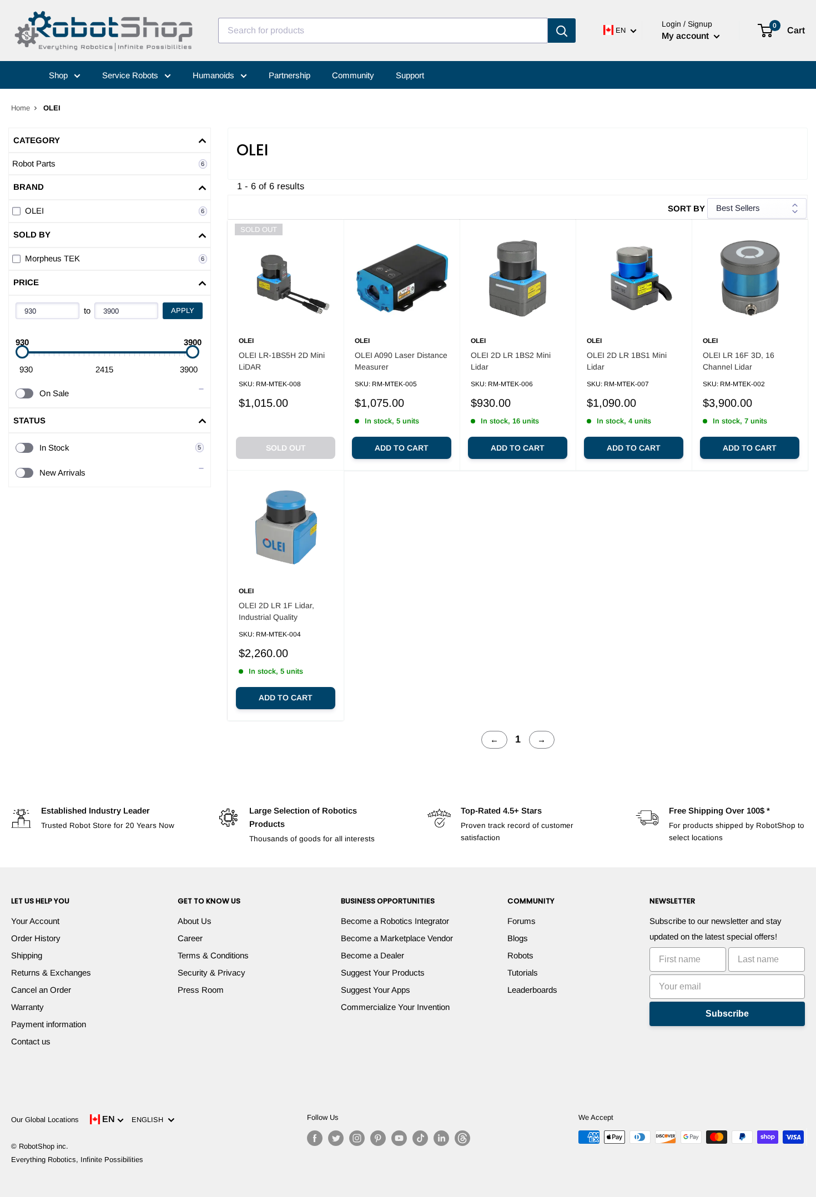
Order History (36, 938)
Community (353, 75)
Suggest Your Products (383, 972)
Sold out (286, 447)
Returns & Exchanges (51, 972)
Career (190, 938)
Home (20, 108)
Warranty (27, 1007)
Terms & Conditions (213, 955)
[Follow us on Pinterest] (378, 1138)
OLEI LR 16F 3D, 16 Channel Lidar (738, 361)
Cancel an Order (41, 989)
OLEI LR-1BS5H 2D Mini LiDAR (282, 361)
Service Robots (131, 75)
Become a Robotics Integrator (395, 921)
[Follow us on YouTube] (399, 1138)
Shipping (26, 955)
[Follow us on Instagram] (357, 1138)
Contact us (31, 1041)
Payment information (48, 1024)
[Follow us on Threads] (462, 1138)
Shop (59, 75)
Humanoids (214, 75)
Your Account (35, 921)
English (150, 1119)
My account (686, 36)
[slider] (22, 351)
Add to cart (402, 447)
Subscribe (727, 1013)
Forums (521, 921)
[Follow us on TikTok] (420, 1138)
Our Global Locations (45, 1119)
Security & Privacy (211, 972)
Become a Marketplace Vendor (397, 938)
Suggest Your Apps (375, 989)
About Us (194, 921)
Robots (520, 955)
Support (410, 75)
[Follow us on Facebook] (315, 1138)
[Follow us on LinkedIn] (441, 1138)
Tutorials (522, 972)
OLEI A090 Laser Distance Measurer (401, 361)
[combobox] (383, 30)
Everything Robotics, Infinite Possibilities (77, 1159)
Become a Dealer (372, 955)
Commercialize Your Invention (395, 1007)
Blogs (517, 938)
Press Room (201, 989)
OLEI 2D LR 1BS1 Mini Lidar (627, 361)
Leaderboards (532, 989)
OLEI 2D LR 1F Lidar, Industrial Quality (276, 611)
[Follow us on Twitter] (336, 1138)
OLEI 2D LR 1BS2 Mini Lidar (511, 361)
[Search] (562, 30)
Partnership (289, 75)
